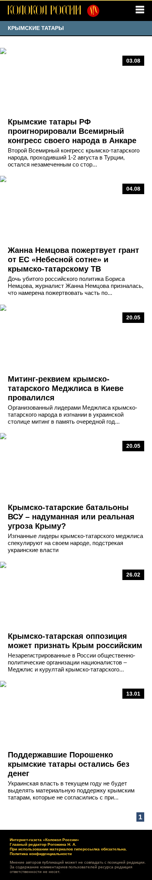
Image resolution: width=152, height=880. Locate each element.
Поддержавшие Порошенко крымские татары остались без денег (68, 764)
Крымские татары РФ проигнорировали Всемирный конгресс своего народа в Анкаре (72, 131)
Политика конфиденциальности (41, 854)
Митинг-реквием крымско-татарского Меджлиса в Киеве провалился (66, 388)
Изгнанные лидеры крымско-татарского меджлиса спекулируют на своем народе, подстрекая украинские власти (75, 543)
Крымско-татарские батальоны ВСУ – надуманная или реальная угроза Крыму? (71, 516)
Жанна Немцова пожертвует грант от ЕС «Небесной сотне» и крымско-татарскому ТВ (73, 259)
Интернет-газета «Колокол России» (44, 840)
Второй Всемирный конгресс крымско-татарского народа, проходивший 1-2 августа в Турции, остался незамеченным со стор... (74, 157)
